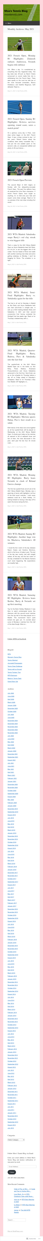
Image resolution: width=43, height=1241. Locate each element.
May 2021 (11, 769)
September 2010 (13, 1122)
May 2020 (11, 800)
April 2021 (11, 772)
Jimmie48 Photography (15, 663)
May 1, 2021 (11, 628)
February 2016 (12, 939)
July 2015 (11, 961)
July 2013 (11, 1034)
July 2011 (11, 1107)
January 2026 (12, 705)
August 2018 (12, 848)
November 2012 (13, 1058)
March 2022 (11, 748)
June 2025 (11, 717)
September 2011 (13, 1101)
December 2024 (13, 720)
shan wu (16, 1199)
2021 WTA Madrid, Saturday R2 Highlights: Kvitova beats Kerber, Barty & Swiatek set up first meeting (21, 600)
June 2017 (11, 891)
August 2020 (12, 797)
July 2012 (11, 1070)
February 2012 (12, 1085)
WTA (25, 91)
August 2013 (12, 1031)
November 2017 (13, 876)
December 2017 (13, 873)
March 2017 (11, 900)
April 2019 (11, 827)
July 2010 (11, 1128)
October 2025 (12, 711)
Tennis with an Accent (15, 669)
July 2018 (11, 851)
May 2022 (11, 742)
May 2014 (11, 1003)
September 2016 (13, 918)
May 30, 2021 (12, 152)
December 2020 (13, 784)
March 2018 (11, 863)
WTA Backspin (12, 675)
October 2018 (12, 842)
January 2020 (12, 806)
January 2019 (12, 833)
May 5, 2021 (11, 386)
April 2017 (11, 897)
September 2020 (13, 793)
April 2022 (11, 745)
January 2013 (12, 1052)
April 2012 (11, 1079)
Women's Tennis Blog (14, 657)
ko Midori (17, 1205)
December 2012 (13, 1055)
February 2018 (12, 866)
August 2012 (12, 1067)
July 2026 (11, 693)
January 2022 (12, 751)
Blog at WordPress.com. (15, 1231)
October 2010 (12, 1119)
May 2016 (11, 930)
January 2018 (12, 869)
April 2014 (11, 1006)
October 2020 (12, 790)
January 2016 (12, 942)
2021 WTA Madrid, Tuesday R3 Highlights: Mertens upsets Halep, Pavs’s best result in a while (21, 418)
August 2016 (12, 921)
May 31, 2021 (12, 91)
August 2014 (12, 994)
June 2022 (11, 739)
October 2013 (12, 1025)
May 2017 (11, 894)
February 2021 (12, 778)
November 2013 (13, 1022)
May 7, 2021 (11, 322)
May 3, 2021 (11, 506)
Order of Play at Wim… (21, 1189)
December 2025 (13, 708)
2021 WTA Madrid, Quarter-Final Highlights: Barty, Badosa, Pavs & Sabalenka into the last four (21, 355)
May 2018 (11, 857)
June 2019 (11, 821)
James (16, 1210)
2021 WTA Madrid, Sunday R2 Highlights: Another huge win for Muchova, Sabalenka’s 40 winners (21, 538)
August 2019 (12, 815)
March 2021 (11, 775)
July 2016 (11, 924)
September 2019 (13, 812)
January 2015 (12, 979)
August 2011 (12, 1104)
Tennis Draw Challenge (15, 666)
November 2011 (13, 1095)
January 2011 (12, 1113)
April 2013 (11, 1043)
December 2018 (13, 836)
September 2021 (13, 757)
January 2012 (12, 1088)
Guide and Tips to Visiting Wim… (24, 1190)
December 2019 (13, 809)
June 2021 (11, 766)
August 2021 (12, 760)
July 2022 (11, 736)
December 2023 (13, 724)
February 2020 (12, 803)
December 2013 (13, 1018)
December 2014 (13, 982)
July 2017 (11, 888)
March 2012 (11, 1082)
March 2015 (11, 973)
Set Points (21, 91)
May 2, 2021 (11, 567)
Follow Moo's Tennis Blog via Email (20, 1153)
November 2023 (13, 727)
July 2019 (11, 818)
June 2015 (11, 964)
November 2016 (13, 912)
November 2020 (13, 787)
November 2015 (13, 949)
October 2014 (12, 988)
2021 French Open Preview (20, 180)
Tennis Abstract (13, 660)
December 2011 (13, 1091)
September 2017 (13, 882)
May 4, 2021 (11, 447)
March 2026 (11, 702)
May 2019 (11, 824)
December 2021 (13, 754)
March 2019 (11, 830)
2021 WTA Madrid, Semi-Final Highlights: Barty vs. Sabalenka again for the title (21, 295)
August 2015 (12, 958)
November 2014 (13, 985)
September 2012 (13, 1064)
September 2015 (13, 955)
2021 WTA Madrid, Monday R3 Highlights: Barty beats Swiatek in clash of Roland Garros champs (21, 479)
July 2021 (11, 763)
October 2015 (12, 952)
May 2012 (11, 1076)
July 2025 (11, 714)
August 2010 (12, 1125)
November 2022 (13, 733)
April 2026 (11, 699)
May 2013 (11, 1040)
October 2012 (12, 1061)
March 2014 (11, 1009)
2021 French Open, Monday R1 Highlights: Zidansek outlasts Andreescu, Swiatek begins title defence (21, 60)
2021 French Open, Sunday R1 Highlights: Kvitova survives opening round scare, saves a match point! (21, 123)
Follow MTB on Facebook (17, 639)
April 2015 (11, 970)
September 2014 (13, 991)
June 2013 (11, 1037)
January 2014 (12, 1015)
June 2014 (11, 1000)
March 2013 (11, 1046)
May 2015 (11, 967)
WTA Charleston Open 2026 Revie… (24, 1195)
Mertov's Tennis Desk (14, 678)
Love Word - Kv (19, 1194)
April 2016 (11, 933)
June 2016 (11, 927)
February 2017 (12, 903)
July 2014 (11, 997)
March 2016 (11, 936)
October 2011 (12, 1098)
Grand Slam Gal (13, 681)
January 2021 (12, 781)
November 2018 (13, 839)
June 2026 (11, 696)
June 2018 (11, 854)
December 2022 (13, 730)
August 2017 (12, 885)
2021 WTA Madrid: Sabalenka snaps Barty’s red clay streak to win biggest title (21, 237)
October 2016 (12, 915)
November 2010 (13, 1116)
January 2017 (12, 906)
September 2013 (13, 1028)
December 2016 (13, 909)
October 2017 (12, 879)
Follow (12, 1172)
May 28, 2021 (12, 206)
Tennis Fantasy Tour (14, 672)
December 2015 (13, 946)
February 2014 (12, 1012)
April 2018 (11, 860)
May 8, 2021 (11, 264)
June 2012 (11, 1073)
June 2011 (11, 1110)
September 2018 (13, 845)
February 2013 (12, 1049)
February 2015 (12, 976)
